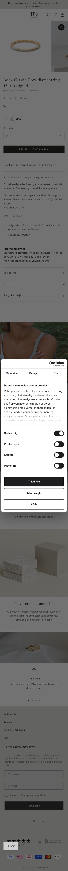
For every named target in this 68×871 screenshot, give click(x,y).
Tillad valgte (34, 493)
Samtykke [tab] (12, 373)
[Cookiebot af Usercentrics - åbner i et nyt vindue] (49, 363)
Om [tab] (56, 373)
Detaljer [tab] (34, 373)
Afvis (34, 504)
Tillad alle (34, 481)
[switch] (59, 444)
